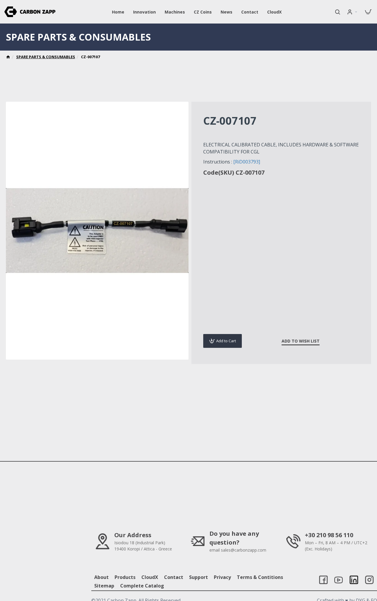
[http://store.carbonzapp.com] (8, 58)
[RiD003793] (246, 161)
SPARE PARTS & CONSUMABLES (45, 56)
